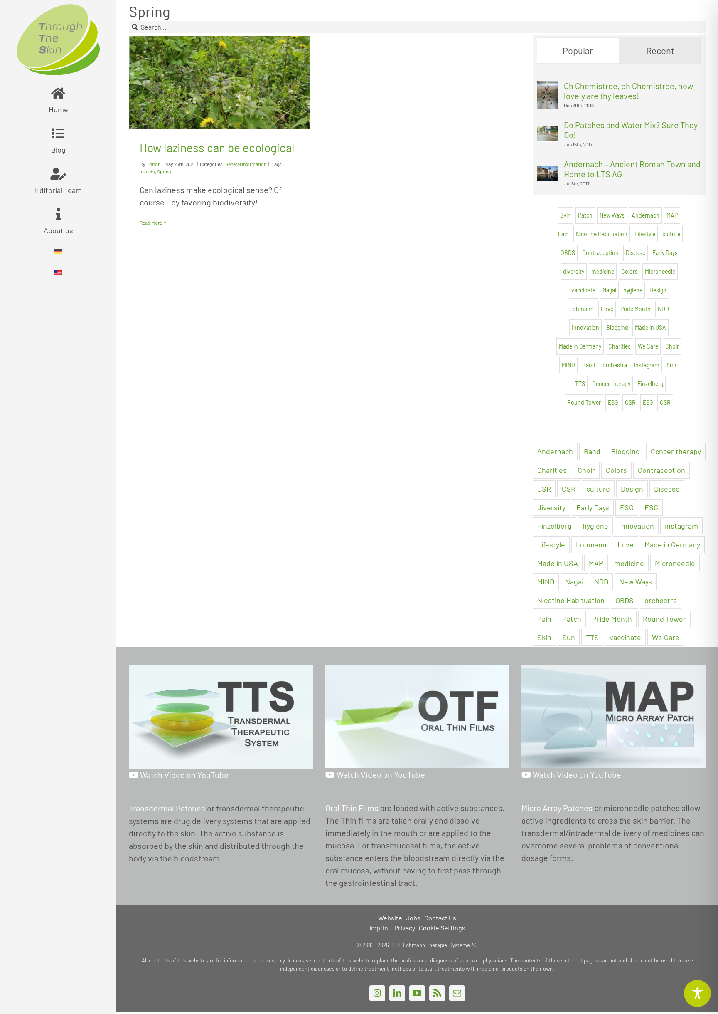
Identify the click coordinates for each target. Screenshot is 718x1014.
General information (245, 164)
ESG (613, 402)
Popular (578, 50)
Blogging (617, 327)
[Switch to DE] (58, 251)
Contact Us (440, 918)
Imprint (380, 928)
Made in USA (650, 327)
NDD (663, 308)
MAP (672, 215)
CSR (630, 402)
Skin (565, 215)
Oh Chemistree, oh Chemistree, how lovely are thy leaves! (628, 91)
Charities (619, 346)
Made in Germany (580, 346)
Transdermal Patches (167, 808)
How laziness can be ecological (217, 148)
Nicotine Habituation (601, 233)
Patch (585, 215)
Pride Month (635, 308)
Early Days (665, 252)
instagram (646, 365)
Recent (660, 50)
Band (588, 365)
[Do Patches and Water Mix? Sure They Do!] (547, 133)
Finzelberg (650, 383)
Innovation (585, 327)
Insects (147, 171)
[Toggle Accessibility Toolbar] (697, 993)
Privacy (404, 928)
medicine (602, 271)
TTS (580, 383)
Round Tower (584, 402)
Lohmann (581, 308)
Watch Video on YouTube (183, 775)
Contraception (600, 252)
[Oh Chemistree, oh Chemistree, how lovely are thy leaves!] (547, 87)
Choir (672, 346)
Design (657, 290)
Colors (629, 271)
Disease (635, 252)
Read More (151, 222)
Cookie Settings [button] (442, 928)
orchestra (614, 365)
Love (607, 308)
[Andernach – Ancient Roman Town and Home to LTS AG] (547, 172)
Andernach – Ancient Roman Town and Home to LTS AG (632, 169)
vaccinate (583, 290)
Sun (671, 365)
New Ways (612, 215)
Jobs (413, 918)
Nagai (609, 290)
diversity (573, 271)
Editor (153, 164)
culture (671, 233)
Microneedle (660, 271)
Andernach (645, 215)
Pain (563, 233)
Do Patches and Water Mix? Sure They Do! (631, 130)
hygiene (632, 290)
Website (390, 918)
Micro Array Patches (557, 808)
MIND (568, 365)
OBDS (568, 252)
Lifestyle (644, 233)
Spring (164, 171)
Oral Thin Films (352, 808)
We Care (648, 346)
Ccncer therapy (611, 383)
